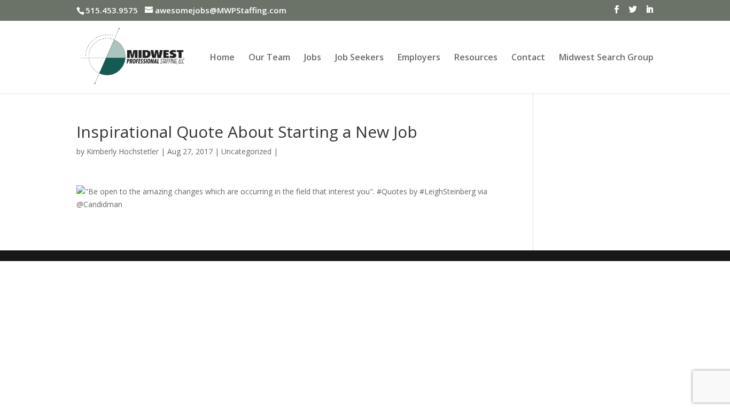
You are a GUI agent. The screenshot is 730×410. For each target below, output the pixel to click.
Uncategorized (246, 151)
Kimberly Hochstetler (123, 151)
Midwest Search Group (606, 58)
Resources (476, 58)
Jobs (312, 58)
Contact (528, 58)
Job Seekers (359, 58)
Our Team (269, 58)
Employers (419, 58)
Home (222, 58)
